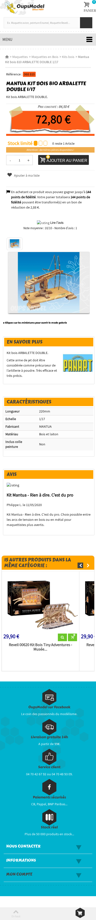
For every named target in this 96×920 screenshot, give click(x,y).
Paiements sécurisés (49, 797)
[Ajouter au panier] (72, 637)
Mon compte (19, 874)
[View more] (62, 637)
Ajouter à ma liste (26, 175)
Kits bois (68, 57)
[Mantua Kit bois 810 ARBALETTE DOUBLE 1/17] (14, 244)
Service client (49, 767)
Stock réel (49, 827)
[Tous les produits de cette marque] (78, 363)
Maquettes (20, 57)
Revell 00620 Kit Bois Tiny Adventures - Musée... (40, 647)
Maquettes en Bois (45, 57)
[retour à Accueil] (7, 57)
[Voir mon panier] (80, 913)
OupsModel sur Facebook (49, 707)
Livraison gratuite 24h (49, 737)
